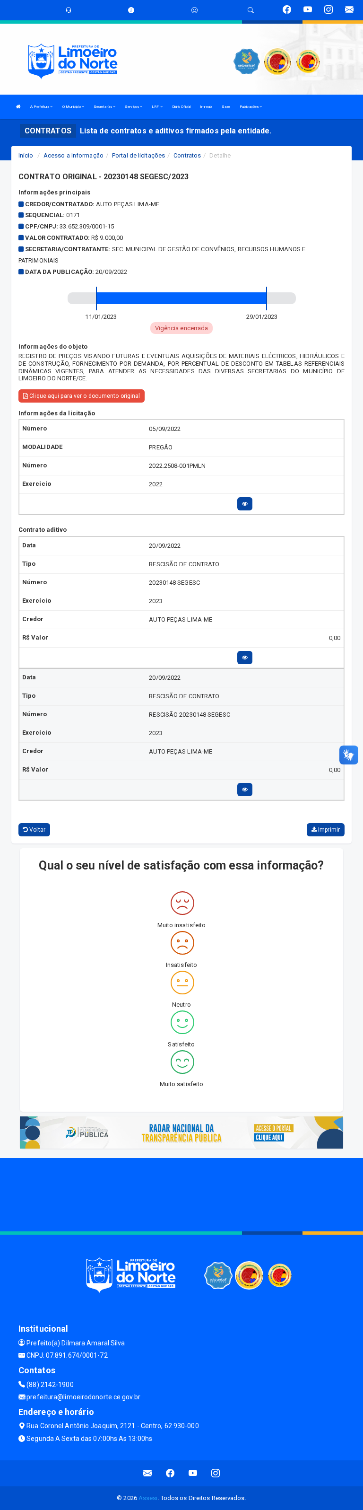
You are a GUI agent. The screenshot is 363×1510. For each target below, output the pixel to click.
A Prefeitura (40, 107)
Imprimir (328, 829)
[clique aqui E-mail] (147, 1473)
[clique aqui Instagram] (215, 1473)
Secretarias (103, 107)
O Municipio (72, 107)
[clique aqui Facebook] (170, 1473)
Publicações (249, 107)
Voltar (36, 829)
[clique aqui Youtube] (193, 1473)
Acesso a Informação (73, 155)
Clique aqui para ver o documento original (84, 396)
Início (26, 155)
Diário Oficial (181, 107)
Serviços (132, 107)
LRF (156, 107)
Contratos (187, 155)
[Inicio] (18, 107)
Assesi (148, 1497)
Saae (226, 107)
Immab (206, 107)
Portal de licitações (138, 155)
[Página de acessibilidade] (194, 10)
